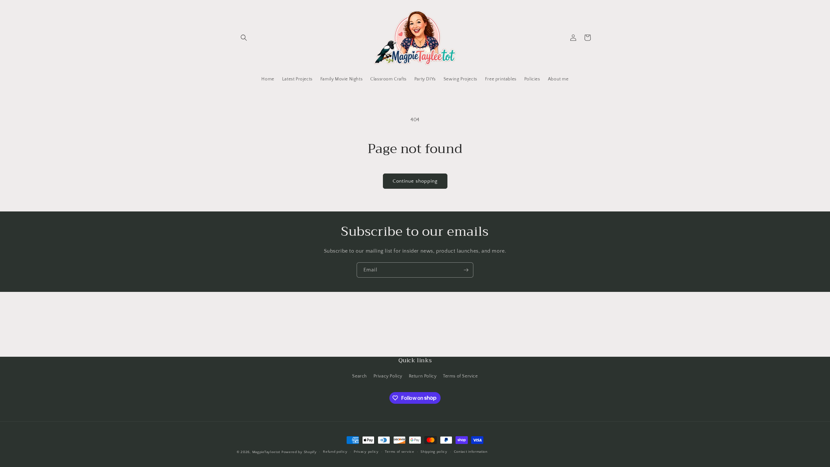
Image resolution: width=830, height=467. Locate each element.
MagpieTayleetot (266, 452)
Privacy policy (366, 452)
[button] (244, 37)
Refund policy (335, 452)
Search (359, 376)
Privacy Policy (388, 376)
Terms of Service (460, 376)
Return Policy (423, 376)
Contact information (471, 452)
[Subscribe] (466, 270)
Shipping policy (434, 452)
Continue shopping (415, 181)
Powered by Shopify (299, 452)
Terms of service (399, 452)
